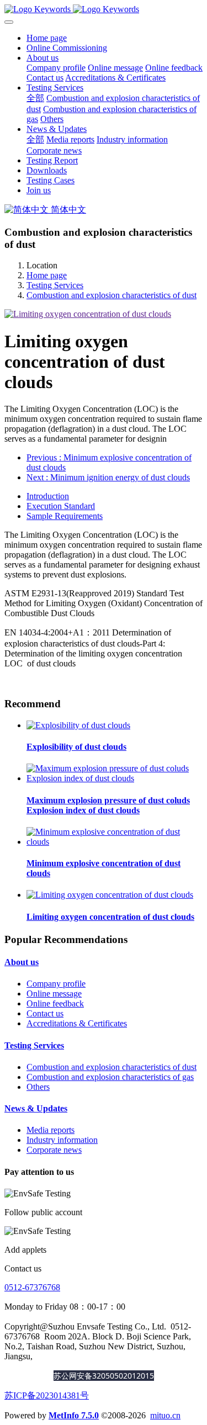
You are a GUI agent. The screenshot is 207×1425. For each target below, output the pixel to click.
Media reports (50, 1130)
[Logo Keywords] (103, 9)
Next (108, 477)
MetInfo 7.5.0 (74, 1415)
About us (21, 962)
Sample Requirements (64, 516)
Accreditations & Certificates (76, 1023)
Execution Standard (60, 506)
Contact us (44, 1013)
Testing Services (54, 285)
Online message (54, 993)
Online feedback (55, 1003)
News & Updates (35, 1108)
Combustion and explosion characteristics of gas (110, 1077)
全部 (35, 98)
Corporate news (54, 1149)
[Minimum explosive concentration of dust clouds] (114, 841)
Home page (46, 38)
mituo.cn (165, 1415)
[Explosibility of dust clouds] (78, 725)
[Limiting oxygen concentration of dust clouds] (109, 894)
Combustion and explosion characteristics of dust (111, 295)
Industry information (62, 1140)
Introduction (47, 496)
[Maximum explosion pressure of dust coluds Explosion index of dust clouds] (114, 778)
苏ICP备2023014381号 (46, 1395)
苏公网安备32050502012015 (104, 1375)
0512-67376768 (32, 1287)
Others (38, 1087)
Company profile (56, 983)
